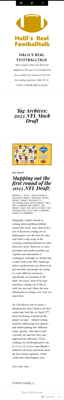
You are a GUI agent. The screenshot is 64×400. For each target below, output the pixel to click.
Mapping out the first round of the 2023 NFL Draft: (31, 182)
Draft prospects (31, 200)
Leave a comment (22, 213)
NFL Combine (19, 205)
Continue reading (23, 382)
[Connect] (32, 3)
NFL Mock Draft (36, 208)
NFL (48, 203)
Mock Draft (37, 203)
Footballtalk (20, 203)
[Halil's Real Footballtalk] (32, 31)
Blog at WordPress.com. (32, 392)
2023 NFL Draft (21, 198)
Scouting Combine (37, 210)
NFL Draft (18, 173)
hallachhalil (39, 195)
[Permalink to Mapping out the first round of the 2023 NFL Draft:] (32, 154)
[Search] (42, 3)
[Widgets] (21, 3)
